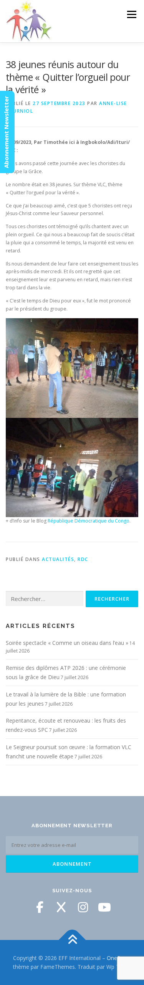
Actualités (58, 559)
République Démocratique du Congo (88, 521)
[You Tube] (104, 907)
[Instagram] (83, 907)
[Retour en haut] (72, 939)
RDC (83, 559)
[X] (61, 907)
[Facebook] (40, 907)
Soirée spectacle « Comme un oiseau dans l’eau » (67, 642)
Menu (131, 14)
